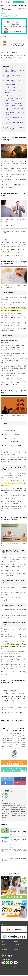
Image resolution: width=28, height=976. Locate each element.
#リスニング (13, 16)
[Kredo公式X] (11, 962)
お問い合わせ (4, 949)
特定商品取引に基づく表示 (19, 947)
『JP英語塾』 (19, 805)
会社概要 (3, 944)
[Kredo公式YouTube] (16, 962)
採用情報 (3, 947)
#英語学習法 (5, 16)
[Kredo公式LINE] (7, 962)
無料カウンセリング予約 (18, 2)
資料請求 (16, 949)
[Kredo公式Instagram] (3, 962)
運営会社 (3, 941)
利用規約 (16, 941)
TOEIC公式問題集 (10, 87)
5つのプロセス (10, 95)
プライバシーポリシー (18, 944)
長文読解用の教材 (10, 84)
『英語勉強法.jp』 (14, 807)
